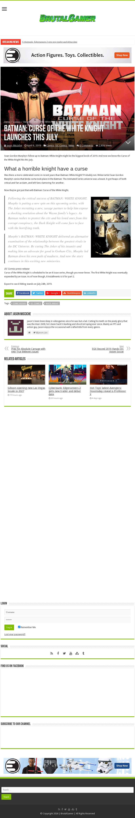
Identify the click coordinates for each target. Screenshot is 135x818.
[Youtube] (70, 653)
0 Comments (86, 145)
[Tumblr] (83, 653)
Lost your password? (14, 634)
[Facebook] (58, 653)
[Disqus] (67, 460)
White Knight (52, 303)
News (71, 145)
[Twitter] (64, 653)
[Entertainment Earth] (67, 55)
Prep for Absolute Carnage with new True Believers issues (28, 349)
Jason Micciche (14, 145)
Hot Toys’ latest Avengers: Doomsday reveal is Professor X (108, 391)
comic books (19, 303)
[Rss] (51, 653)
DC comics (36, 303)
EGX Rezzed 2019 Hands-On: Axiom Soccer (108, 349)
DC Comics (61, 145)
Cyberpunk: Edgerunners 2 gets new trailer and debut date (49, 42)
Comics (16, 122)
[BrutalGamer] (67, 17)
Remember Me (28, 627)
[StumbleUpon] (77, 653)
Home (7, 122)
